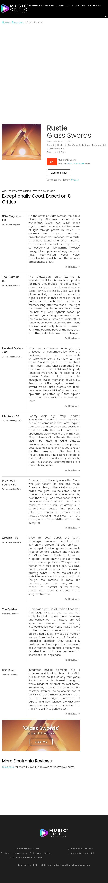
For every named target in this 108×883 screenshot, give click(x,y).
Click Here (41, 741)
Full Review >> (72, 266)
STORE (80, 5)
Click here (8, 767)
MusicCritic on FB (82, 853)
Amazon (75, 180)
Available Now (59, 172)
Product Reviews (82, 849)
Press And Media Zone (28, 858)
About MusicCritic (27, 849)
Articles (94, 5)
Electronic (18, 22)
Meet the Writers (15, 853)
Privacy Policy (42, 853)
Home (5, 22)
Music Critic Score (75, 163)
